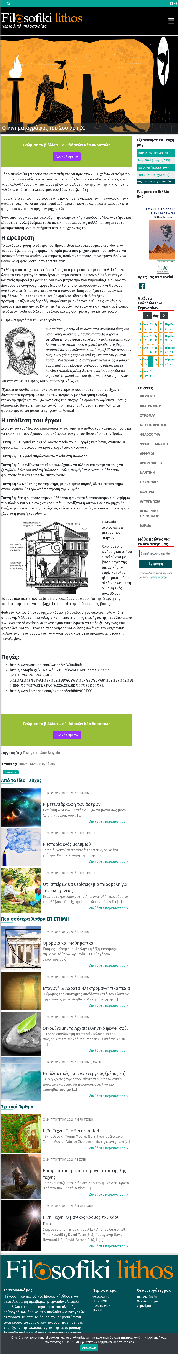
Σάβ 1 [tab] (141, 326)
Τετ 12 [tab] (161, 338)
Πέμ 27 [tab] (166, 361)
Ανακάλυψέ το (67, 156)
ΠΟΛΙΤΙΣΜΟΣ (101, 1306)
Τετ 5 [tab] (161, 326)
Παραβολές (149, 482)
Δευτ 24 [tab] (151, 361)
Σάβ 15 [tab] (141, 350)
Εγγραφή (156, 564)
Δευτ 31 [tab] (151, 373)
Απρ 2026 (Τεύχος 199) (154, 160)
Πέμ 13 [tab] (166, 338)
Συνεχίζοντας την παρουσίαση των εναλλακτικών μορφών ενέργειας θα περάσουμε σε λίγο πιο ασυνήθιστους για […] (82, 1084)
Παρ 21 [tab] (171, 350)
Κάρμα (145, 526)
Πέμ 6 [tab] (166, 326)
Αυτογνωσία (150, 501)
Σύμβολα (147, 415)
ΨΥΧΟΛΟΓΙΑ (100, 1297)
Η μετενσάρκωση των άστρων (72, 804)
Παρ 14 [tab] (171, 338)
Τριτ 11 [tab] (156, 338)
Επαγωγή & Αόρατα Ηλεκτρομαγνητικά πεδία (86, 988)
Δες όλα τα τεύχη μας (152, 181)
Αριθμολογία (151, 463)
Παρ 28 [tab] (171, 361)
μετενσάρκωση (153, 425)
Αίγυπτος (148, 396)
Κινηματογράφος (42, 764)
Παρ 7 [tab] (171, 326)
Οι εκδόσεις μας (148, 1301)
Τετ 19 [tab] (161, 350)
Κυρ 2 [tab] (146, 326)
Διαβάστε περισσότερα (107, 822)
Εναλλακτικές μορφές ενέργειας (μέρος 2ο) (84, 1073)
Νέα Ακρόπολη (147, 1297)
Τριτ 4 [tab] (156, 326)
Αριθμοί (147, 453)
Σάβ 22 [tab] (141, 361)
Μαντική (147, 473)
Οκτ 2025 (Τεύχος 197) (153, 175)
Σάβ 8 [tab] (141, 338)
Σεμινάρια (144, 1306)
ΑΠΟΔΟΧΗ (89, 1348)
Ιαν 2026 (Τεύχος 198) (153, 168)
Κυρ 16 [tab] (146, 350)
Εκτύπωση (10, 772)
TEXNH (97, 1310)
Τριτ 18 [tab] (156, 350)
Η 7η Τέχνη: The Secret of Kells (73, 1130)
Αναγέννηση (151, 406)
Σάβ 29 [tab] (141, 373)
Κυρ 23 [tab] (146, 361)
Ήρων (22, 764)
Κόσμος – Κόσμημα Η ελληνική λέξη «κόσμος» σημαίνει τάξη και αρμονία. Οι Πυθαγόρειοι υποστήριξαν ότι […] (80, 954)
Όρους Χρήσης (157, 577)
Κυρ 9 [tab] (146, 338)
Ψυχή (144, 444)
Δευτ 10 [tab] (151, 338)
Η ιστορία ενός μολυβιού (67, 844)
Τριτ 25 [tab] (156, 361)
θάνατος (161, 444)
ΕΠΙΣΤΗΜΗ (99, 1301)
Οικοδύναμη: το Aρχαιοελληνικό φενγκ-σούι (85, 1028)
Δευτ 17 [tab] (151, 350)
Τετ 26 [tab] (161, 361)
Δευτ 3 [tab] (151, 326)
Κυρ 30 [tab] (146, 373)
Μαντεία (147, 492)
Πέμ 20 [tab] (166, 350)
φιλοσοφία (150, 434)
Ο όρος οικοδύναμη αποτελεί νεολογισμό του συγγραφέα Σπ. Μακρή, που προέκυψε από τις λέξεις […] (84, 1039)
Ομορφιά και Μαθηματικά (68, 943)
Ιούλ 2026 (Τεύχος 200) (154, 153)
